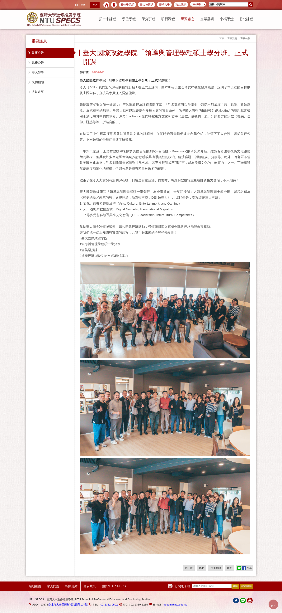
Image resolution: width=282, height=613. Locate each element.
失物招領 (38, 82)
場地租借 (35, 586)
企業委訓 (207, 19)
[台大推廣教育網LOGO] (54, 19)
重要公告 (38, 52)
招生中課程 (107, 19)
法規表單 (38, 92)
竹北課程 (246, 19)
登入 (95, 4)
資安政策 (89, 586)
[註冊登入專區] (114, 5)
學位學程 (129, 19)
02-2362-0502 (109, 604)
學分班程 (148, 19)
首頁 (221, 38)
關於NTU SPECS (114, 586)
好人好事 (38, 72)
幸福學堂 (227, 19)
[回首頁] (106, 5)
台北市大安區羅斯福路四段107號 (68, 604)
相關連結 (71, 586)
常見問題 (53, 586)
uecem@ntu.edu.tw (175, 604)
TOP (201, 568)
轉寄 (229, 568)
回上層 (189, 568)
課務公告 (38, 62)
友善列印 (215, 568)
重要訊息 (188, 19)
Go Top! (273, 604)
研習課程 (168, 19)
